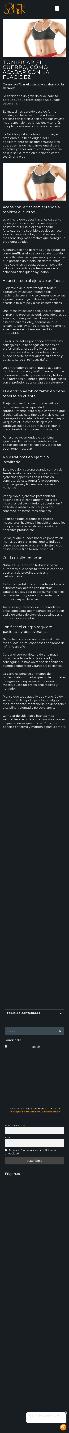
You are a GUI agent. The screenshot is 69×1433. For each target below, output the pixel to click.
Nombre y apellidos (15, 1125)
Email (7, 1137)
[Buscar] (60, 1031)
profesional (30, 541)
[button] (57, 8)
